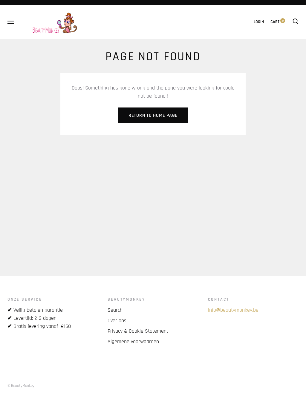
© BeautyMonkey (20, 385)
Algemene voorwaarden (133, 341)
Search (115, 310)
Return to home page (153, 115)
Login (259, 22)
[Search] (296, 22)
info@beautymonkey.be (233, 310)
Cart (277, 22)
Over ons (117, 320)
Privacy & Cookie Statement (138, 331)
